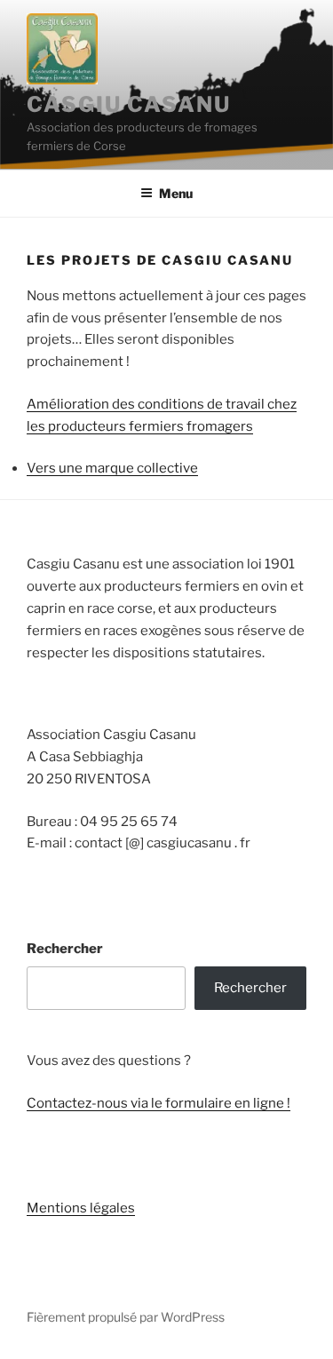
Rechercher (65, 949)
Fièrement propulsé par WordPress (126, 1316)
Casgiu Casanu (129, 104)
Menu (176, 193)
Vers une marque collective (112, 468)
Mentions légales (81, 1208)
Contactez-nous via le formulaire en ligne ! (158, 1103)
